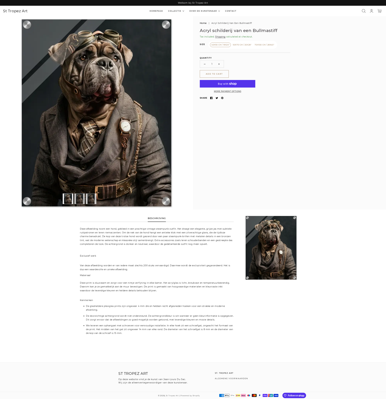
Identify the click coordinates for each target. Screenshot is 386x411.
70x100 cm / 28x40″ (264, 45)
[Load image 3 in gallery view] (91, 198)
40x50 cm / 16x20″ (220, 45)
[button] (364, 11)
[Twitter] (217, 98)
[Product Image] (96, 112)
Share (203, 98)
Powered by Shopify (190, 396)
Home (203, 23)
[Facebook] (211, 98)
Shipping (220, 36)
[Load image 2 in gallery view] (79, 198)
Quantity (206, 58)
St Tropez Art (172, 396)
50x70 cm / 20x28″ (242, 45)
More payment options (227, 91)
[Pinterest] (222, 98)
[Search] (364, 11)
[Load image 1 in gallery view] (68, 198)
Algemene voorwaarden (231, 378)
